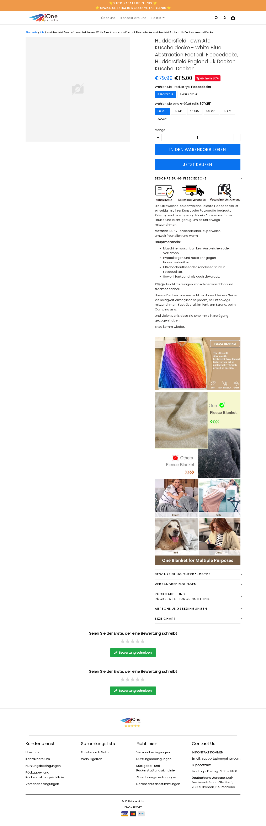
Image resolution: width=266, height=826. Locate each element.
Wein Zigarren (91, 759)
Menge (160, 130)
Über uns (108, 18)
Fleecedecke (201, 87)
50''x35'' (205, 103)
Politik (156, 18)
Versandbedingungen (42, 784)
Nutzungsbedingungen (43, 766)
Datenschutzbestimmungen (158, 784)
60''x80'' (162, 119)
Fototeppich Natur (95, 752)
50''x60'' (211, 111)
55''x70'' (227, 111)
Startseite (31, 32)
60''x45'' (195, 111)
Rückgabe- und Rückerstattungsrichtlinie (45, 774)
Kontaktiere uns (134, 18)
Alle (42, 32)
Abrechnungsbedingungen (156, 777)
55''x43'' (178, 111)
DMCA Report (133, 807)
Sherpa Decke (188, 94)
